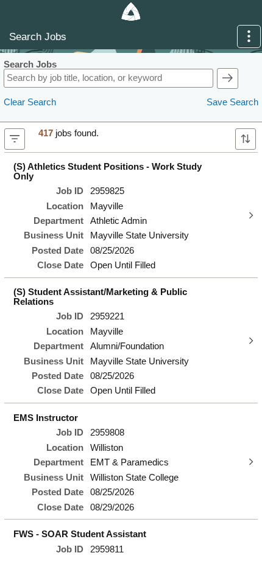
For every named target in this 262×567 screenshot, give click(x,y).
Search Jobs (30, 64)
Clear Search (30, 102)
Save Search (232, 102)
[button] (249, 36)
